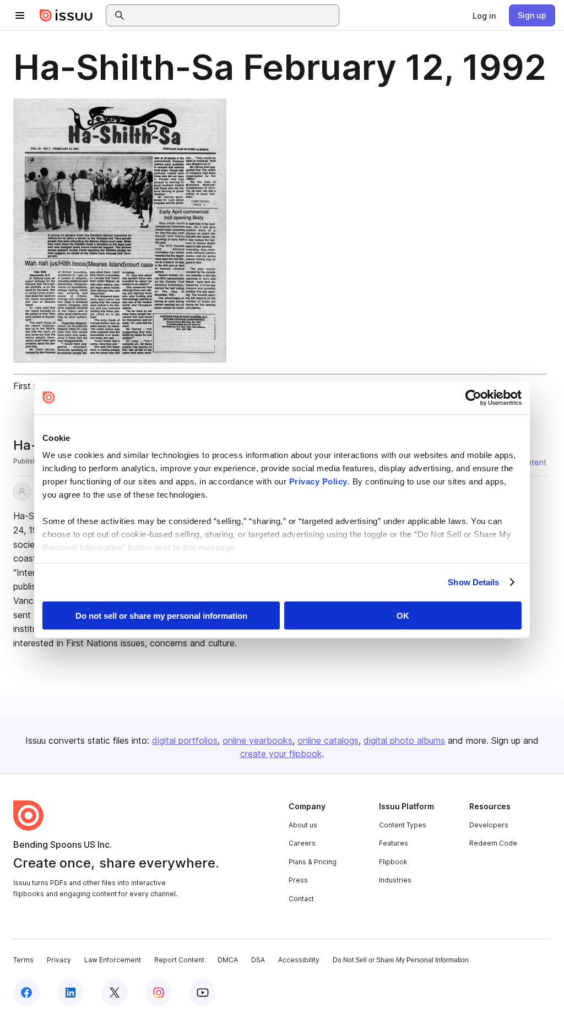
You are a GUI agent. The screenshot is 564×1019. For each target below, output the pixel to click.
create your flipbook (281, 753)
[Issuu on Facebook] (26, 992)
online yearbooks (257, 740)
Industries (395, 880)
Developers (488, 825)
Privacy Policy (318, 481)
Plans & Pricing (313, 862)
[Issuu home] (66, 15)
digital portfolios (185, 740)
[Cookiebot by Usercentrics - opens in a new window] (473, 397)
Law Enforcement (112, 960)
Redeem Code (493, 843)
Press (298, 880)
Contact (301, 899)
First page (33, 385)
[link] (484, 15)
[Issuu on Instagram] (158, 992)
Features (393, 843)
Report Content (179, 960)
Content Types (402, 825)
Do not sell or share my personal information (161, 615)
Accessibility (298, 960)
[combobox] (232, 15)
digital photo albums (404, 740)
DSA (258, 960)
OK (403, 615)
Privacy (59, 960)
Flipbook (393, 862)
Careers (302, 843)
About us (303, 825)
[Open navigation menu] (20, 15)
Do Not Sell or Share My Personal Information (401, 960)
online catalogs (328, 740)
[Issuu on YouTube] (202, 992)
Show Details (473, 582)
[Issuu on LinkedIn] (70, 992)
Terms (23, 960)
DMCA (228, 960)
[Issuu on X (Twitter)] (114, 992)
